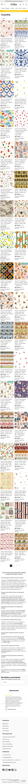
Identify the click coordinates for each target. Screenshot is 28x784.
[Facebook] (3, 770)
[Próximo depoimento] (26, 703)
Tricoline (12, 8)
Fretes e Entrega (6, 741)
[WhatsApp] (15, 770)
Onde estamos (5, 730)
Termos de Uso (5, 739)
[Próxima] (19, 565)
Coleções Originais (5, 8)
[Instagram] (6, 770)
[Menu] (2, 4)
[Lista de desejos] (23, 4)
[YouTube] (9, 770)
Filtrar (4, 18)
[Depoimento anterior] (2, 703)
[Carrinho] (26, 4)
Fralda (20, 8)
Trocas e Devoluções (7, 744)
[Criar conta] (24, 682)
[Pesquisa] (4, 4)
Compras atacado (6, 748)
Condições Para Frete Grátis (8, 737)
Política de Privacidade (7, 746)
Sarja (16, 8)
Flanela (24, 8)
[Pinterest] (12, 770)
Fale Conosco (5, 726)
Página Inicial (5, 723)
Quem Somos (5, 728)
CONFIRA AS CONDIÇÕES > (17, 1)
